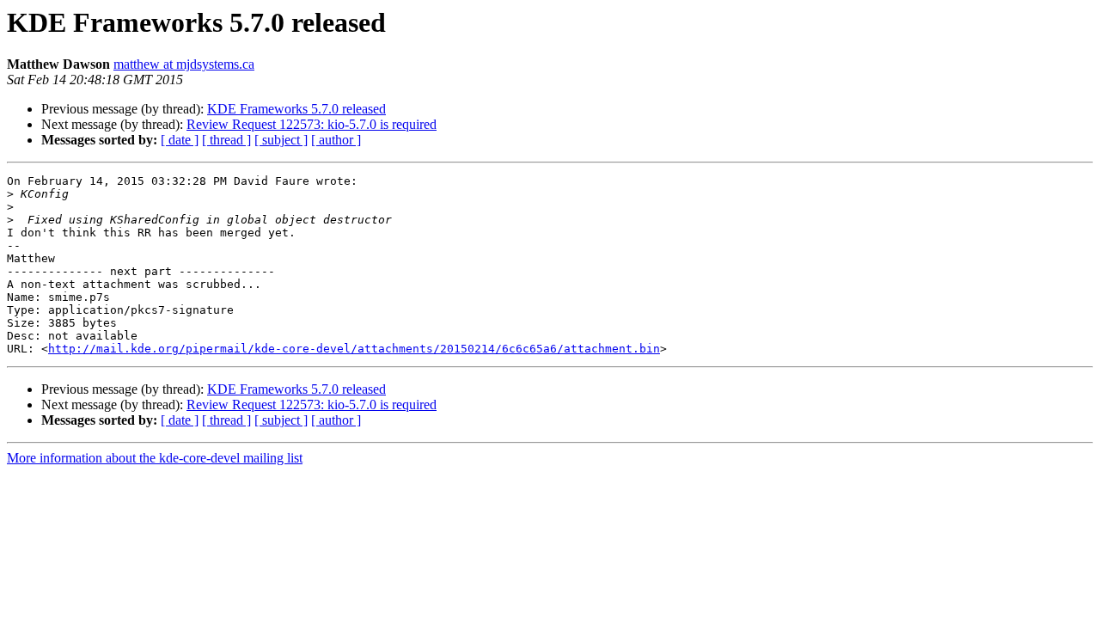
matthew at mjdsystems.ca (183, 64)
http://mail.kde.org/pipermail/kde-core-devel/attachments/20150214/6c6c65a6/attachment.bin (354, 348)
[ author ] (336, 139)
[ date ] (180, 139)
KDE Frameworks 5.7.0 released (296, 108)
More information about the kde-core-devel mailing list (154, 457)
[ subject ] (281, 139)
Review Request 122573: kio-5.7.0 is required (311, 124)
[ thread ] (226, 139)
